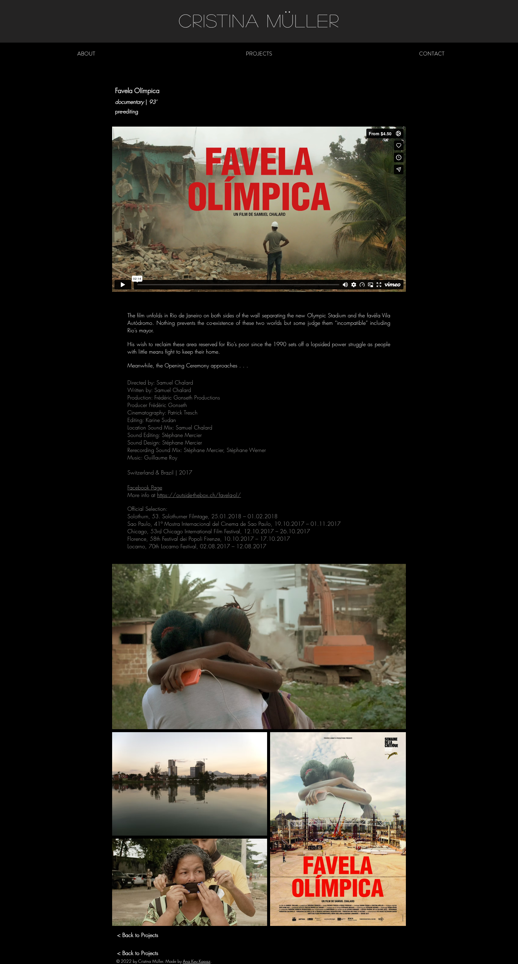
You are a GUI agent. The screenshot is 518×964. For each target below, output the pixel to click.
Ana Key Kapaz (196, 961)
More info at (142, 494)
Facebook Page (144, 487)
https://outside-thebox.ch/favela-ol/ (199, 494)
